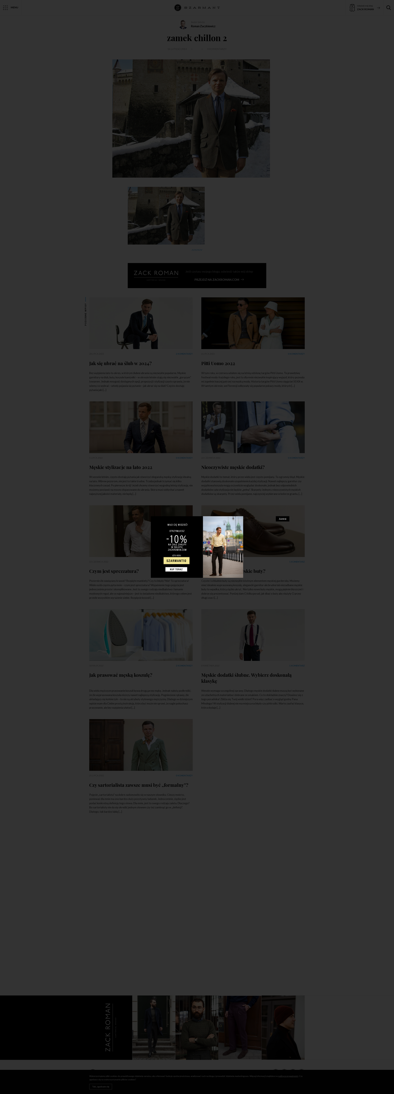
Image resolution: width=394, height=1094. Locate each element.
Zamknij (282, 518)
